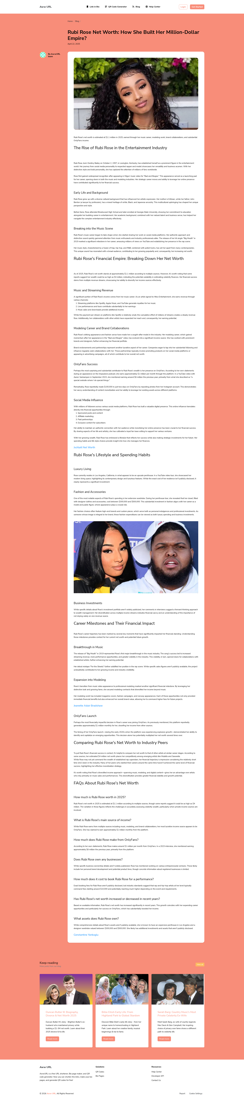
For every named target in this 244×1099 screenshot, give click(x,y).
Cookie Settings (195, 1093)
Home (70, 21)
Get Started (197, 6)
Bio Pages (100, 1076)
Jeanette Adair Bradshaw (88, 705)
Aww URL (51, 1093)
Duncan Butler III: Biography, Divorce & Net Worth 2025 (62, 1013)
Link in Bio (94, 6)
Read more (52, 1038)
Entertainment (88, 21)
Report (182, 1093)
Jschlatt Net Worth (84, 447)
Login (183, 6)
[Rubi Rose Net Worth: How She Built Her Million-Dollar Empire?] (136, 97)
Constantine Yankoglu (86, 934)
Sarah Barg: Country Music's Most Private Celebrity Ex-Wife (177, 1013)
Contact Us (156, 1080)
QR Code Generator (117, 6)
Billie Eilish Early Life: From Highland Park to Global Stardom (121, 1013)
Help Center (154, 6)
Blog (138, 6)
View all (200, 964)
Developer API (157, 1076)
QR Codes (100, 1072)
